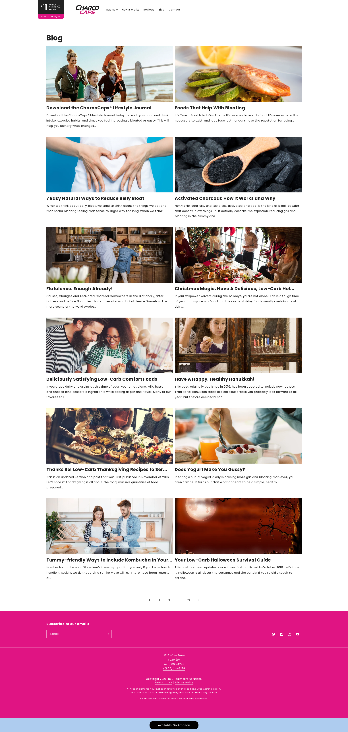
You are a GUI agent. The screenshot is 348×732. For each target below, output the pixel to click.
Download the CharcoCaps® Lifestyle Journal (99, 108)
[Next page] (198, 600)
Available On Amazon (174, 725)
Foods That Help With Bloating (210, 108)
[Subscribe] (107, 634)
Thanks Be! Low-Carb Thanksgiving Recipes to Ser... (106, 469)
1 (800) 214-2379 (174, 668)
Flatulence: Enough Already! (79, 288)
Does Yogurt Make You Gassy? (210, 469)
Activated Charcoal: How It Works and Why (225, 198)
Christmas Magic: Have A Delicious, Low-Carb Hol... (234, 288)
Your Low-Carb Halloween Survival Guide (223, 560)
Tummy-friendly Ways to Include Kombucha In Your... (109, 560)
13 (188, 600)
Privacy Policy (184, 682)
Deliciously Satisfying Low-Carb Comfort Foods (101, 379)
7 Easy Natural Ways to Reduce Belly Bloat (95, 198)
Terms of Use (163, 682)
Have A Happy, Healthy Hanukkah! (215, 379)
